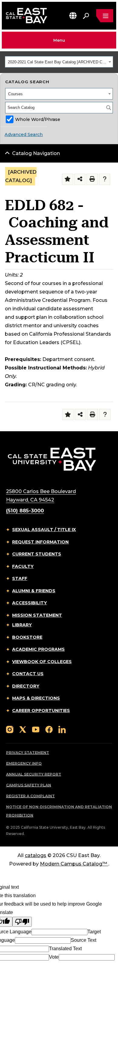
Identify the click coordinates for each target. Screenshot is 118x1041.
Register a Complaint (30, 796)
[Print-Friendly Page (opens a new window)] (92, 179)
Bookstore (27, 637)
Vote (54, 957)
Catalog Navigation (36, 153)
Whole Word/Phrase (37, 119)
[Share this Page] (80, 179)
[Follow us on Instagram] (9, 729)
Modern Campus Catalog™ (73, 864)
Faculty (23, 566)
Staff (19, 578)
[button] (73, 16)
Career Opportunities (41, 710)
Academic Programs (38, 649)
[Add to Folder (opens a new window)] (67, 179)
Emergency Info (24, 763)
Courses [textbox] (15, 94)
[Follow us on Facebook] (49, 729)
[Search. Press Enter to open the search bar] (85, 15)
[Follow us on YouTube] (35, 729)
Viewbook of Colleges (42, 661)
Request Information (40, 542)
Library (22, 625)
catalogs (35, 855)
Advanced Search (24, 134)
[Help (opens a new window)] (104, 179)
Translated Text (65, 948)
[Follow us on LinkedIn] (62, 729)
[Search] (108, 107)
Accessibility (29, 603)
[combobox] (59, 62)
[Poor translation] (22, 922)
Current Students (36, 554)
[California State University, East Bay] (52, 459)
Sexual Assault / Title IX (44, 529)
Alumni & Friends (33, 590)
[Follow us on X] (22, 729)
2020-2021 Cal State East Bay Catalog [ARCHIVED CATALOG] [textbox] (57, 62)
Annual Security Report (33, 774)
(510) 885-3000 (25, 511)
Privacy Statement (27, 752)
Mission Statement (37, 615)
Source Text (83, 940)
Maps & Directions (36, 698)
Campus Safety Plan (28, 785)
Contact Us (28, 673)
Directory (25, 686)
